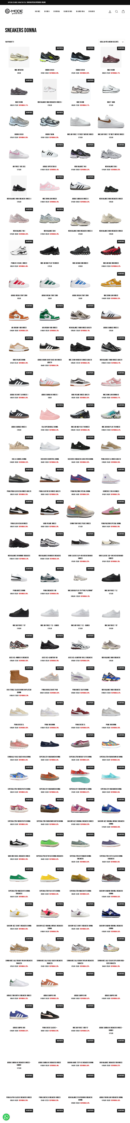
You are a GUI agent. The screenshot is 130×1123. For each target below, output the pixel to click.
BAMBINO (68, 11)
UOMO (47, 11)
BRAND (92, 11)
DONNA (57, 11)
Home (37, 11)
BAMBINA (80, 11)
